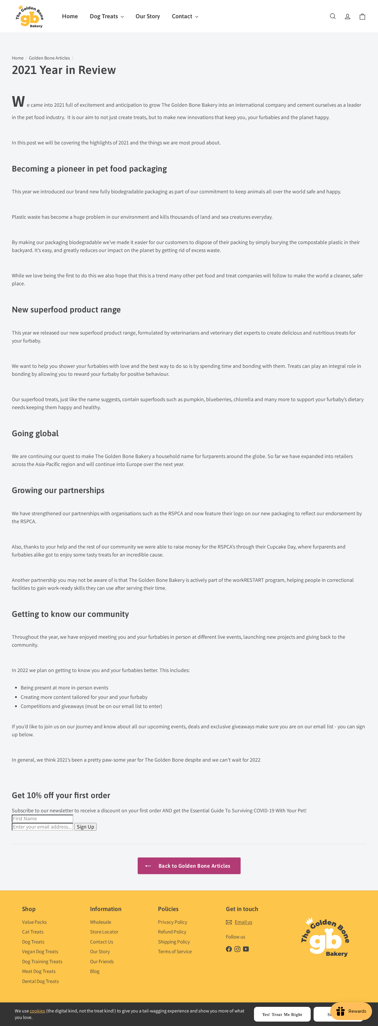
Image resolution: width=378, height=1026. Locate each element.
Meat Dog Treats (39, 971)
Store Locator (104, 931)
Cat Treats (32, 931)
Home (70, 16)
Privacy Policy (172, 922)
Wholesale (100, 922)
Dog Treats (104, 16)
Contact (183, 16)
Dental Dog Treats (40, 981)
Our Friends (102, 961)
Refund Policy (172, 931)
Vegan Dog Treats (40, 951)
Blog (95, 971)
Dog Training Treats (42, 961)
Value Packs (34, 922)
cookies (37, 1011)
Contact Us (101, 941)
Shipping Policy (174, 941)
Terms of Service (175, 951)
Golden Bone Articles (49, 58)
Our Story (148, 16)
